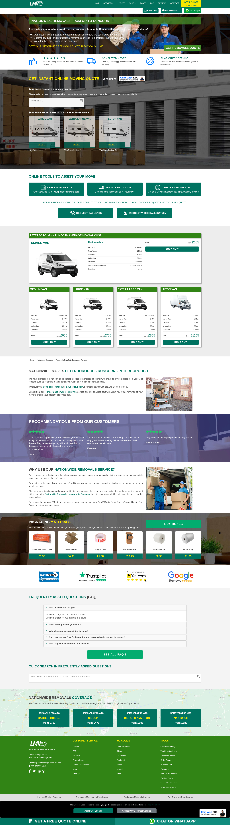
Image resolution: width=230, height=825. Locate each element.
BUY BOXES (173, 524)
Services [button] (108, 3)
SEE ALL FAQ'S (115, 654)
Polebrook (121, 760)
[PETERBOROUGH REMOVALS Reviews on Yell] (137, 576)
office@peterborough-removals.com (46, 763)
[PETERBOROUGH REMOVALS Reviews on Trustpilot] (93, 576)
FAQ (74, 751)
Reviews (162, 3)
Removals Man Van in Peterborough (93, 797)
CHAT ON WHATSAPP (176, 821)
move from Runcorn (52, 387)
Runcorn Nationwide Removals (61, 392)
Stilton (119, 751)
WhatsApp (195, 10)
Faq (152, 3)
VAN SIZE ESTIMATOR (115, 189)
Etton (119, 774)
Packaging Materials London (137, 797)
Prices (121, 3)
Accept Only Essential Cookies (136, 811)
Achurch (120, 769)
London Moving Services (49, 797)
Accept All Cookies (93, 811)
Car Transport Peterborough (181, 797)
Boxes (143, 3)
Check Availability (168, 746)
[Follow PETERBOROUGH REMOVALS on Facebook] (30, 771)
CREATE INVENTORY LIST (173, 189)
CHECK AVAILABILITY (56, 189)
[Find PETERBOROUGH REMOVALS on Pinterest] (39, 771)
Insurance (77, 769)
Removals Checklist (169, 774)
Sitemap (76, 774)
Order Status (166, 760)
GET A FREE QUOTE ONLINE (60, 821)
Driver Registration (168, 787)
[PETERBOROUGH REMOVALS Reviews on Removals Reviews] (49, 576)
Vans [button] (132, 3)
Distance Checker (168, 756)
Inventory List (166, 765)
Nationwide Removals (45, 360)
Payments (165, 769)
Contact (174, 3)
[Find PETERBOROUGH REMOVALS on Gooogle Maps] (43, 771)
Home (96, 3)
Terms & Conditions (81, 765)
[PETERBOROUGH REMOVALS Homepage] (36, 4)
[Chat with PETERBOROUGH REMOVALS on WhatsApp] (153, 821)
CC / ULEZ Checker (169, 783)
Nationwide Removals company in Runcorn (67, 494)
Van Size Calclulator (169, 751)
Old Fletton (121, 756)
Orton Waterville (123, 746)
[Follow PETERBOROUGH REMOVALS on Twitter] (34, 771)
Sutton (119, 765)
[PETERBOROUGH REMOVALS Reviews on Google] (181, 576)
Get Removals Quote (183, 47)
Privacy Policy (153, 805)
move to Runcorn (74, 387)
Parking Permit (167, 778)
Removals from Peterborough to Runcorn (71, 360)
